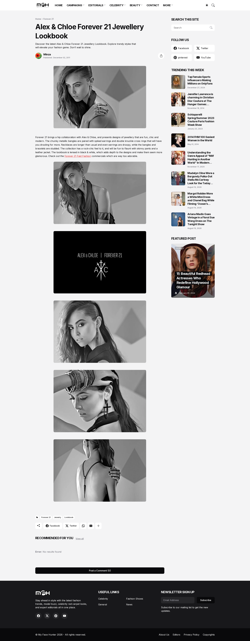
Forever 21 (48, 19)
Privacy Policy (191, 634)
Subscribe (205, 600)
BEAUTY (135, 5)
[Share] (161, 56)
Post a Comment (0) (100, 570)
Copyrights (209, 634)
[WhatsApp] (83, 526)
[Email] (91, 526)
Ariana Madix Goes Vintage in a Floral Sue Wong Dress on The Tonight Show (201, 219)
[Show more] (98, 526)
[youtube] (64, 616)
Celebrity (103, 598)
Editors (176, 634)
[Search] (212, 5)
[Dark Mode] (205, 5)
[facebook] (38, 616)
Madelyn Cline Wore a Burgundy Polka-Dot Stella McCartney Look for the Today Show (201, 178)
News (129, 604)
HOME (58, 5)
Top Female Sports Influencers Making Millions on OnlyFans (200, 80)
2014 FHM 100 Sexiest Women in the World (201, 138)
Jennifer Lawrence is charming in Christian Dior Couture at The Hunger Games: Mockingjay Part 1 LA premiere (201, 99)
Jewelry (57, 517)
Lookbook (69, 517)
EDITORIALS (95, 5)
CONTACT (153, 5)
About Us (164, 634)
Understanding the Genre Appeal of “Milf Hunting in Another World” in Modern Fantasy (201, 157)
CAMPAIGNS (74, 5)
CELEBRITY (116, 5)
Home (38, 19)
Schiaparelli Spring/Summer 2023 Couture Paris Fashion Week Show (201, 119)
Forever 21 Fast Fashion (78, 156)
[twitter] (47, 616)
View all (80, 538)
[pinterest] (56, 616)
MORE (167, 5)
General (102, 604)
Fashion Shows (134, 598)
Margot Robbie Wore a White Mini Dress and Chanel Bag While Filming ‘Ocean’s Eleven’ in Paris (201, 198)
